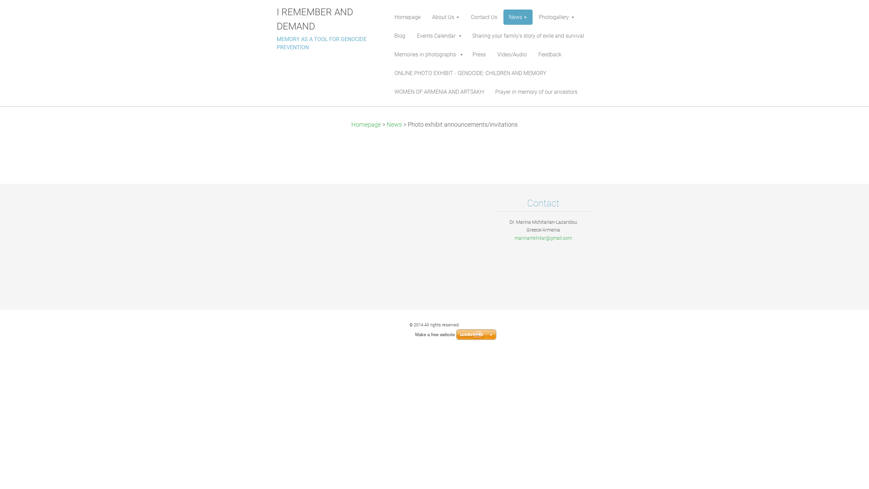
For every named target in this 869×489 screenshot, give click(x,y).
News (394, 124)
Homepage (366, 124)
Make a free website (435, 334)
